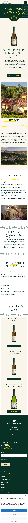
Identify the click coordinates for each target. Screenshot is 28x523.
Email (2, 452)
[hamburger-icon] (25, 2)
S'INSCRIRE (6, 464)
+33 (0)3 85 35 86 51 (14, 434)
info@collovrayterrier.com (14, 435)
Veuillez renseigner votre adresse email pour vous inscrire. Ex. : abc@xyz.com (13, 458)
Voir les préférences (14, 518)
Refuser (14, 514)
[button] (26, 496)
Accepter (14, 510)
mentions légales (14, 521)
